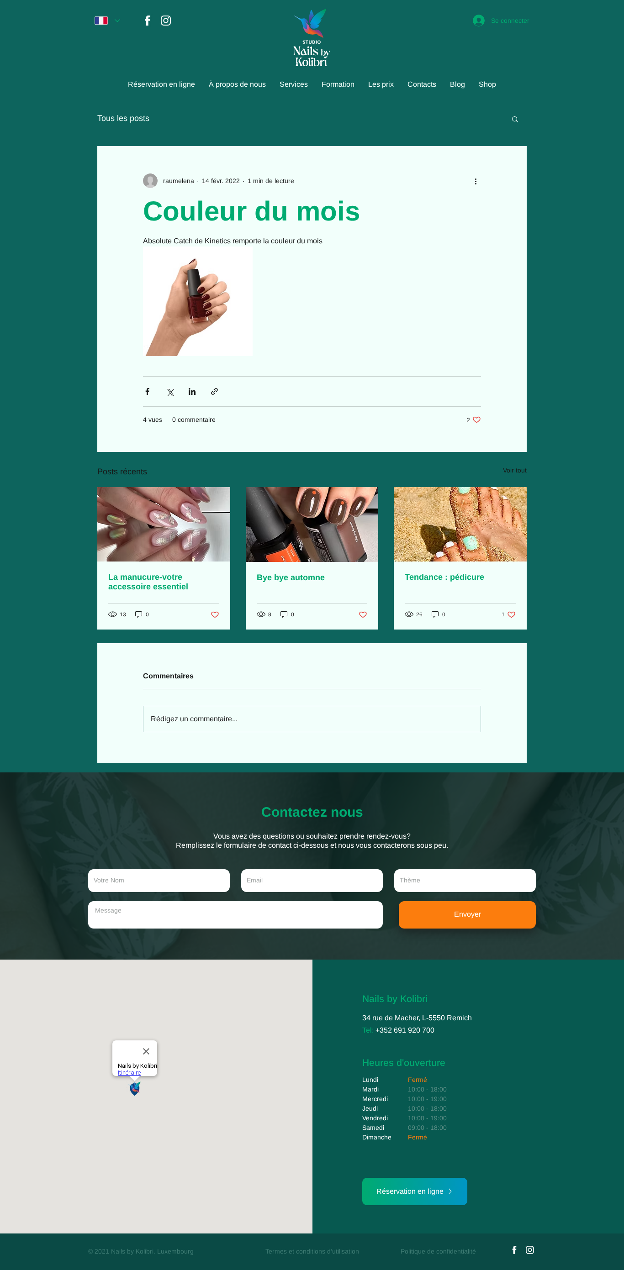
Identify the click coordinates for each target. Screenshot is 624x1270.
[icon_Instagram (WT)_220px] (166, 20)
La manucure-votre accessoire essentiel (148, 581)
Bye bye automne (291, 577)
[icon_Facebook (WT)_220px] (147, 20)
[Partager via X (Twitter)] (169, 391)
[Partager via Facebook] (147, 391)
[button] (515, 118)
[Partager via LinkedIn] (192, 391)
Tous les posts (123, 118)
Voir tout (515, 470)
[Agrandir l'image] (198, 301)
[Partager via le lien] (214, 391)
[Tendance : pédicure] (460, 524)
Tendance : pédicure (444, 577)
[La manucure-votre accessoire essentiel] (163, 524)
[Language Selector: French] (107, 20)
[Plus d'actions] (475, 180)
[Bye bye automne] (312, 524)
